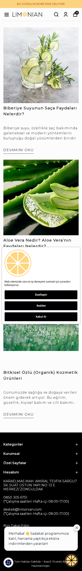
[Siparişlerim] (65, 14)
